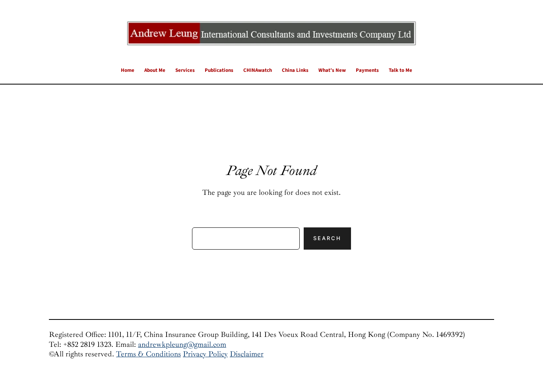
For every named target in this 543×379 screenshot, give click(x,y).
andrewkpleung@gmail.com (182, 344)
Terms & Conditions (148, 354)
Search (327, 238)
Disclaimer (247, 354)
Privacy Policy (205, 354)
